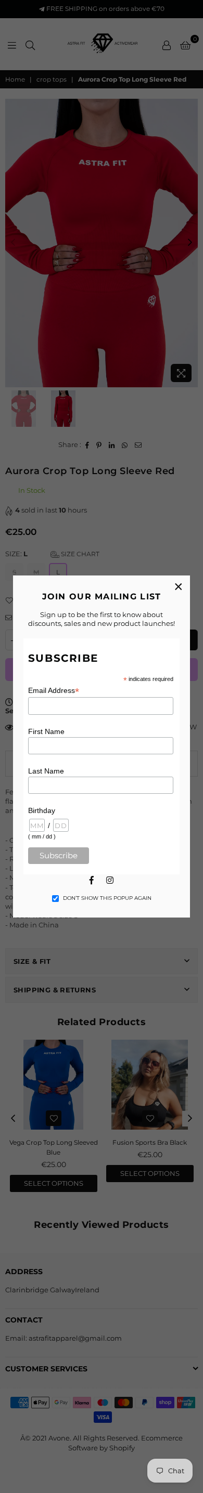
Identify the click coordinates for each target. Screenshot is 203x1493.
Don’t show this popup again (107, 898)
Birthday (41, 810)
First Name (46, 731)
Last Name (46, 771)
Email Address (53, 691)
